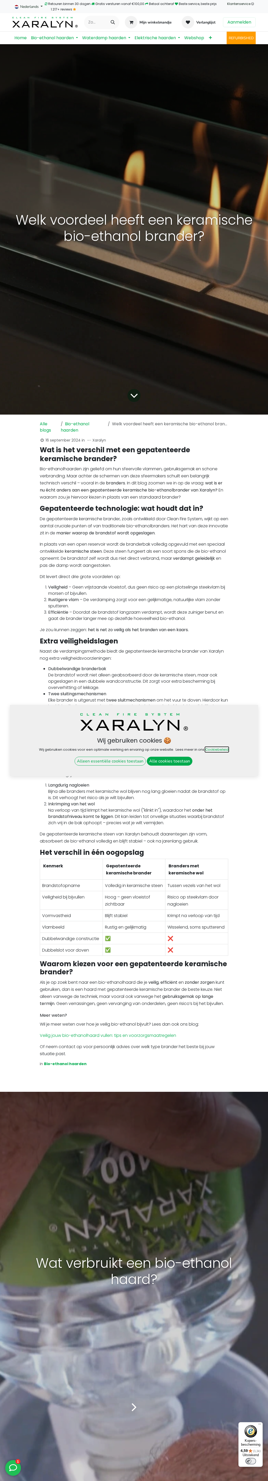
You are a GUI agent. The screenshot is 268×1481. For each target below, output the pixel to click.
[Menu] (259, 1425)
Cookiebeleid (216, 749)
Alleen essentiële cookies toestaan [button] (110, 761)
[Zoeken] (112, 22)
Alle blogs (45, 427)
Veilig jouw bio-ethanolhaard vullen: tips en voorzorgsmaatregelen (108, 1035)
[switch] (250, 1461)
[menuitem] (20, 38)
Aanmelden (239, 22)
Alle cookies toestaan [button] (169, 761)
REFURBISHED (241, 38)
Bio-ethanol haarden (75, 427)
